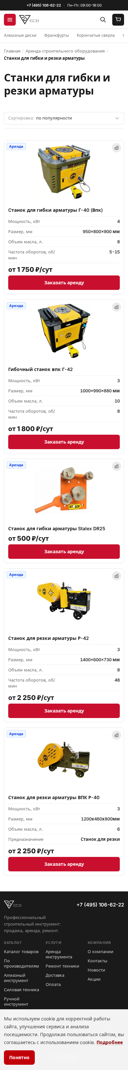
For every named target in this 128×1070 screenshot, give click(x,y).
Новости (96, 969)
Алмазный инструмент (16, 977)
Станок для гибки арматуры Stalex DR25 (56, 528)
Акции (94, 979)
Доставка (55, 975)
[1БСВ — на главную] (29, 19)
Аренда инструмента (59, 954)
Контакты (97, 960)
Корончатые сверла (96, 35)
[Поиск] (103, 20)
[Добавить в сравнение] (116, 147)
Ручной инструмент (16, 1001)
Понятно (19, 1057)
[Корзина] (118, 20)
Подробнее (109, 1042)
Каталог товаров (21, 951)
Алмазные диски (20, 35)
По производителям (21, 963)
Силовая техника (21, 989)
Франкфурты (56, 35)
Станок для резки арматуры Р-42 (48, 638)
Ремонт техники (62, 966)
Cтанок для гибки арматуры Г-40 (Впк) (55, 210)
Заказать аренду (64, 282)
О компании (100, 951)
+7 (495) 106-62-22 (44, 5)
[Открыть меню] (10, 20)
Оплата (53, 984)
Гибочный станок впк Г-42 (40, 369)
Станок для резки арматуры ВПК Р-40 (53, 797)
